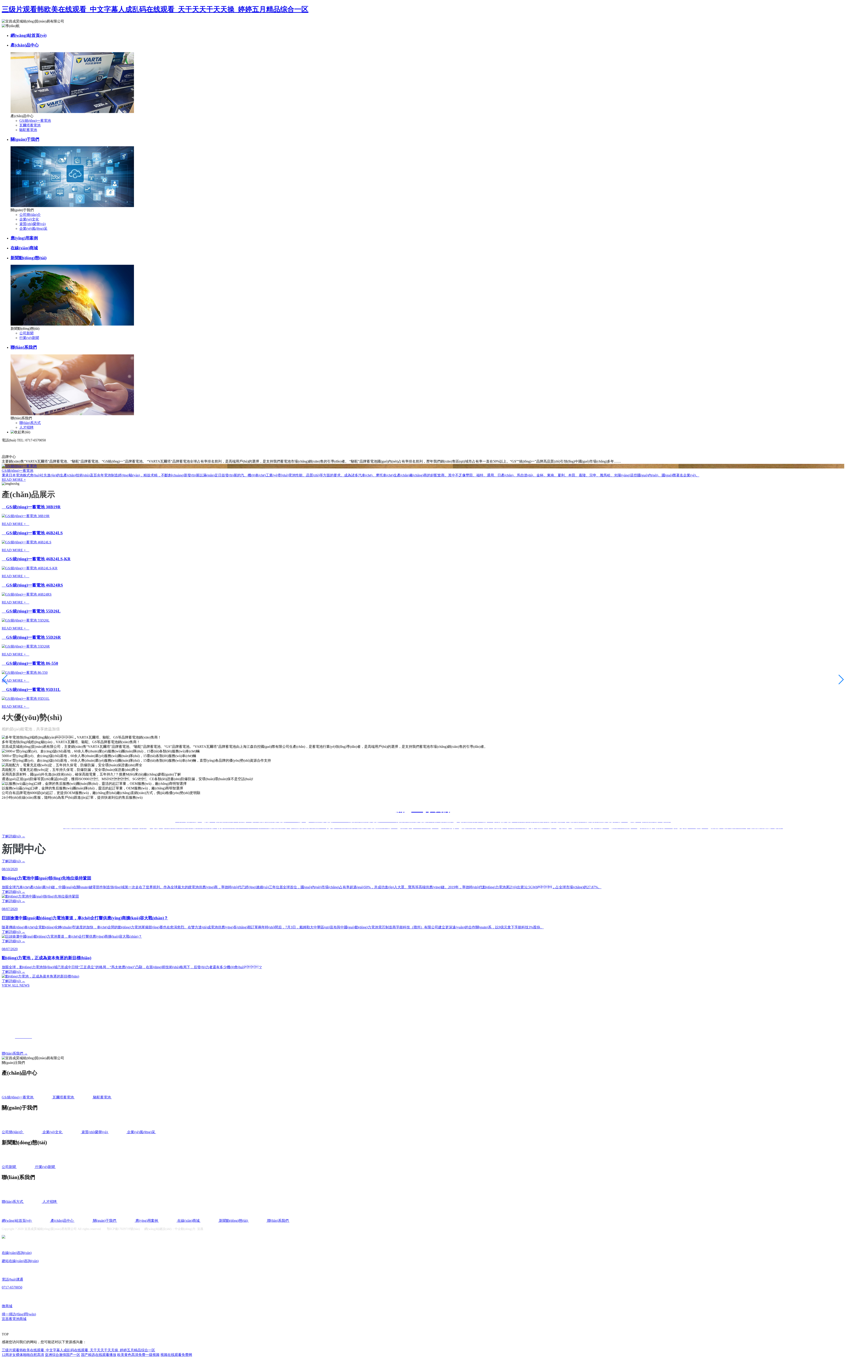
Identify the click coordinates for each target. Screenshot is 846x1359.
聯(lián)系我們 (24, 347)
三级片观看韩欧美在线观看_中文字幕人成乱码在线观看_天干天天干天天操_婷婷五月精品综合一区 (155, 9)
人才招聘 (26, 427)
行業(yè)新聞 (29, 338)
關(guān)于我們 (25, 139)
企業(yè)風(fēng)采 (33, 228)
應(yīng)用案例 (24, 238)
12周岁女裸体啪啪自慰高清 (23, 1355)
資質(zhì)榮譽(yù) (32, 224)
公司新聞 (26, 333)
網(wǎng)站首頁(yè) (28, 35)
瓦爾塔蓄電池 (30, 125)
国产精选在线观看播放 (98, 1355)
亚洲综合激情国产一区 (62, 1355)
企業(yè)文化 (29, 219)
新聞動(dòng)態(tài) (28, 258)
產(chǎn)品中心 (25, 45)
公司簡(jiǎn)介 (30, 215)
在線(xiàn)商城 (24, 248)
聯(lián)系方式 (30, 423)
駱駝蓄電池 (28, 130)
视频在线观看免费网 (176, 1355)
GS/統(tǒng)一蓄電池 (35, 120)
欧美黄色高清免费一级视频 (138, 1355)
